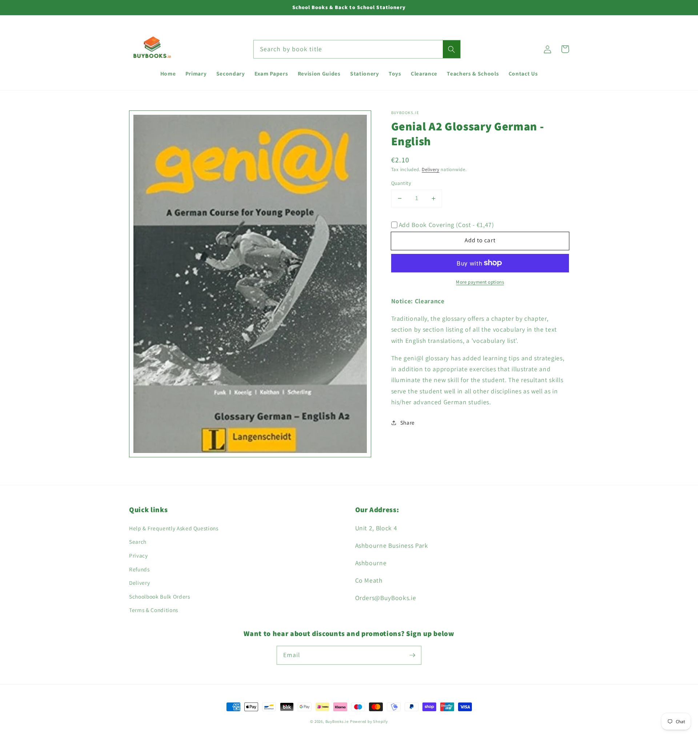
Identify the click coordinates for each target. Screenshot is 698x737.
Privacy (138, 555)
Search (138, 541)
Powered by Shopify (369, 721)
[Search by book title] (451, 49)
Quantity (401, 182)
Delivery (430, 169)
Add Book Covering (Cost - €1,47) (446, 224)
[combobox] (357, 49)
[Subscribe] (412, 655)
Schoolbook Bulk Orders (159, 596)
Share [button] (407, 422)
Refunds (139, 569)
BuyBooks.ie (337, 721)
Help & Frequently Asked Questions (173, 528)
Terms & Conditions (153, 610)
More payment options (480, 282)
